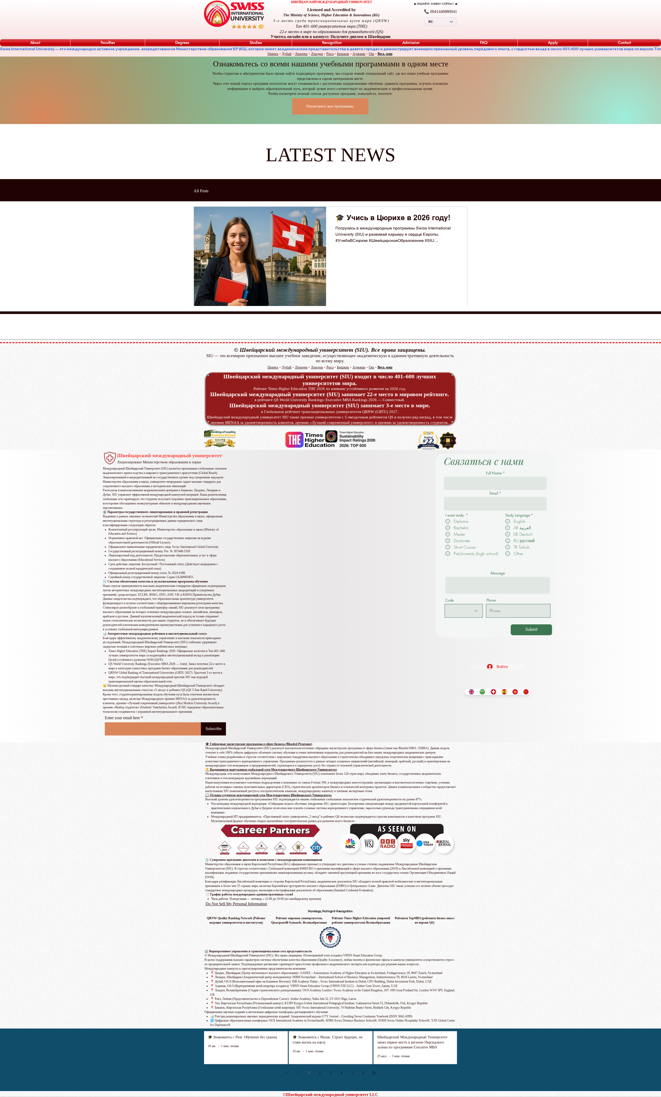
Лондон (317, 54)
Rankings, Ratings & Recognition (330, 911)
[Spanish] (503, 692)
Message (498, 573)
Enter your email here (122, 718)
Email (494, 493)
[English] (470, 692)
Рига (330, 54)
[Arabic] (481, 692)
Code (449, 600)
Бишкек (343, 54)
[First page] (287, 1073)
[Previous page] (298, 1073)
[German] (492, 692)
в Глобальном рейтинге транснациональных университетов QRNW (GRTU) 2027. (329, 412)
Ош (371, 54)
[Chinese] (524, 692)
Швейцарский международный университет (169, 455)
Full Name (494, 473)
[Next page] (363, 1073)
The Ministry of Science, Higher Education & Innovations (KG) (331, 15)
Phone (491, 600)
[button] (35, 42)
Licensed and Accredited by (331, 9)
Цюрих (272, 54)
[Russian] (513, 692)
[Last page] (374, 1073)
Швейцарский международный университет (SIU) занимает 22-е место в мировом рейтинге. (329, 394)
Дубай (287, 54)
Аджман (358, 54)
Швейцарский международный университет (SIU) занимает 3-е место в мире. (329, 405)
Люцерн (301, 54)
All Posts (201, 191)
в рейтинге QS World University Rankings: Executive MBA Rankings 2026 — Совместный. (330, 400)
